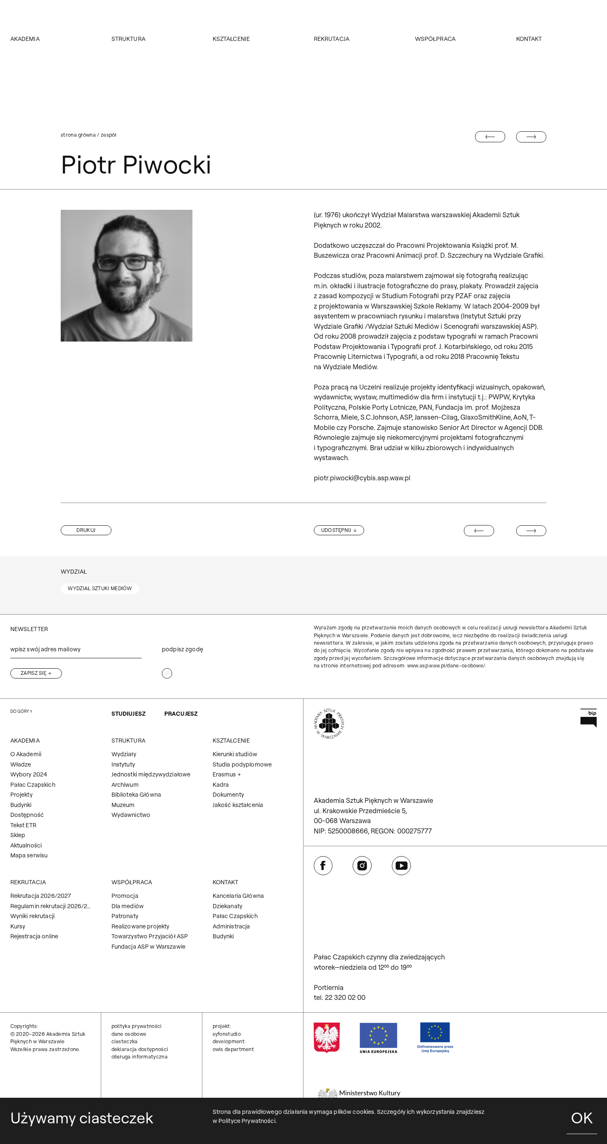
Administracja (231, 926)
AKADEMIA (25, 39)
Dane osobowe (129, 1034)
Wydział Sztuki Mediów (100, 588)
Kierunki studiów (235, 754)
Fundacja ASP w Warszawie (148, 946)
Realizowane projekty (140, 926)
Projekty (21, 794)
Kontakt (529, 39)
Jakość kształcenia (238, 805)
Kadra (221, 784)
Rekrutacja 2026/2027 (40, 896)
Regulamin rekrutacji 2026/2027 (50, 906)
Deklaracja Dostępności (139, 1049)
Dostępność (27, 815)
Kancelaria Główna (238, 896)
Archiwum (125, 784)
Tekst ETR (23, 825)
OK (582, 1117)
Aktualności (26, 845)
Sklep (18, 835)
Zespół (109, 135)
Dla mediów (127, 906)
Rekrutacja (331, 39)
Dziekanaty (227, 906)
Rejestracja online (34, 936)
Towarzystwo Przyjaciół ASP (149, 936)
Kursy (18, 926)
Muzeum (123, 805)
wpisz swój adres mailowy (45, 649)
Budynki (21, 805)
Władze (20, 764)
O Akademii (25, 754)
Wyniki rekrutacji (32, 916)
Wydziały (123, 754)
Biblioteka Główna (136, 794)
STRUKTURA (128, 39)
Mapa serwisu (29, 855)
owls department (233, 1049)
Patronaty (124, 916)
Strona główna (78, 135)
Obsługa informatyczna (139, 1057)
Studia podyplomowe (242, 764)
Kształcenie (231, 39)
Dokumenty (228, 794)
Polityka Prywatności (136, 1026)
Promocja (124, 896)
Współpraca (435, 39)
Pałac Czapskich (32, 784)
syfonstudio (227, 1034)
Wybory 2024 (28, 774)
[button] (86, 530)
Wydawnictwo (131, 815)
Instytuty (123, 764)
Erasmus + (227, 774)
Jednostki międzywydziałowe (151, 774)
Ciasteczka (124, 1041)
